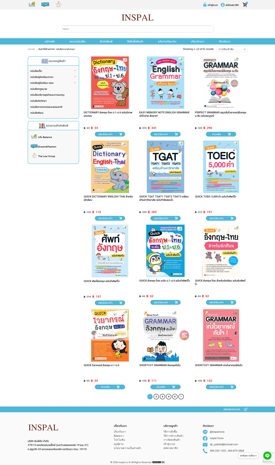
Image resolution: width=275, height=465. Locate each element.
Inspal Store (217, 438)
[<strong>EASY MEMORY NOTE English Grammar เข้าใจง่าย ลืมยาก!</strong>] (165, 82)
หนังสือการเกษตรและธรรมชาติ (46, 107)
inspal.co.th (125, 462)
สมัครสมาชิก (232, 5)
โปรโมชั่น (119, 439)
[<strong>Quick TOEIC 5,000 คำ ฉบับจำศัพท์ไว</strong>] (221, 167)
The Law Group (46, 156)
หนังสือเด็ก (36, 71)
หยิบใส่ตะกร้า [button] (105, 134)
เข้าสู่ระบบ (213, 5)
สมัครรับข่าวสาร (231, 409)
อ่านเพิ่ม (216, 134)
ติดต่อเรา (224, 41)
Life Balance (45, 137)
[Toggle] (75, 71)
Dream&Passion (47, 146)
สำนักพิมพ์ (106, 41)
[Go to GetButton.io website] (267, 462)
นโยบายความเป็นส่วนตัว (127, 448)
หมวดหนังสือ (77, 41)
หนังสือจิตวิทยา (38, 101)
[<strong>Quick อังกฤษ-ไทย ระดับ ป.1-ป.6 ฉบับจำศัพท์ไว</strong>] (165, 251)
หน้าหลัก (50, 41)
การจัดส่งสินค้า (171, 439)
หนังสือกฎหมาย (38, 89)
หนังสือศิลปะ (37, 113)
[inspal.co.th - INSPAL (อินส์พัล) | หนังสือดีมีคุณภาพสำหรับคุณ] (137, 17)
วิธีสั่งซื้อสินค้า (135, 41)
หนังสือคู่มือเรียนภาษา (41, 77)
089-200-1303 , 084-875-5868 (227, 450)
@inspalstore (217, 431)
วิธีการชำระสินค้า (173, 435)
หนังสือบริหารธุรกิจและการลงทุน (47, 95)
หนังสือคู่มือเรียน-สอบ (42, 83)
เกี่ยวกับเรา (197, 41)
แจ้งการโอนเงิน (167, 41)
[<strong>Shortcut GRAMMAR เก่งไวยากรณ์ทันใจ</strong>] (221, 335)
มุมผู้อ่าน (118, 443)
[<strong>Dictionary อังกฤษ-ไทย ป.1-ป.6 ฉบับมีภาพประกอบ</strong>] (110, 82)
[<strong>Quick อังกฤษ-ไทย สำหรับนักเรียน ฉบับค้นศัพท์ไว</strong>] (221, 251)
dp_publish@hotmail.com (224, 444)
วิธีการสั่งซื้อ (170, 431)
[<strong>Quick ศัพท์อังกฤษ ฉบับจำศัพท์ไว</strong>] (110, 251)
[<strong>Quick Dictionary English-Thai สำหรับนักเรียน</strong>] (110, 167)
